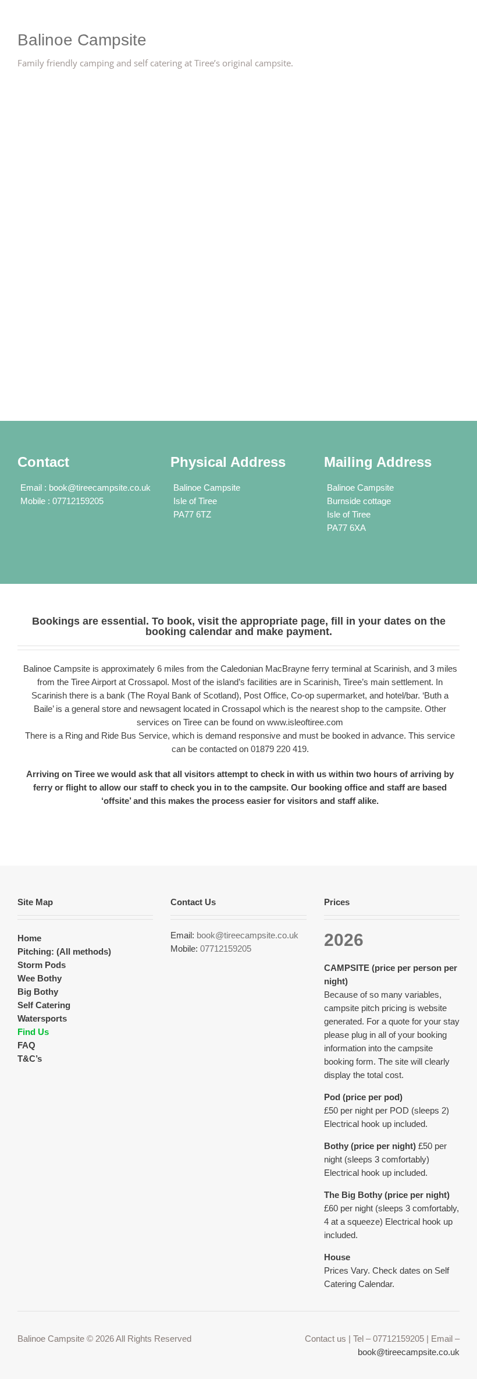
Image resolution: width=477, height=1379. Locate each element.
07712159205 (225, 948)
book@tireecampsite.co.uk (100, 487)
